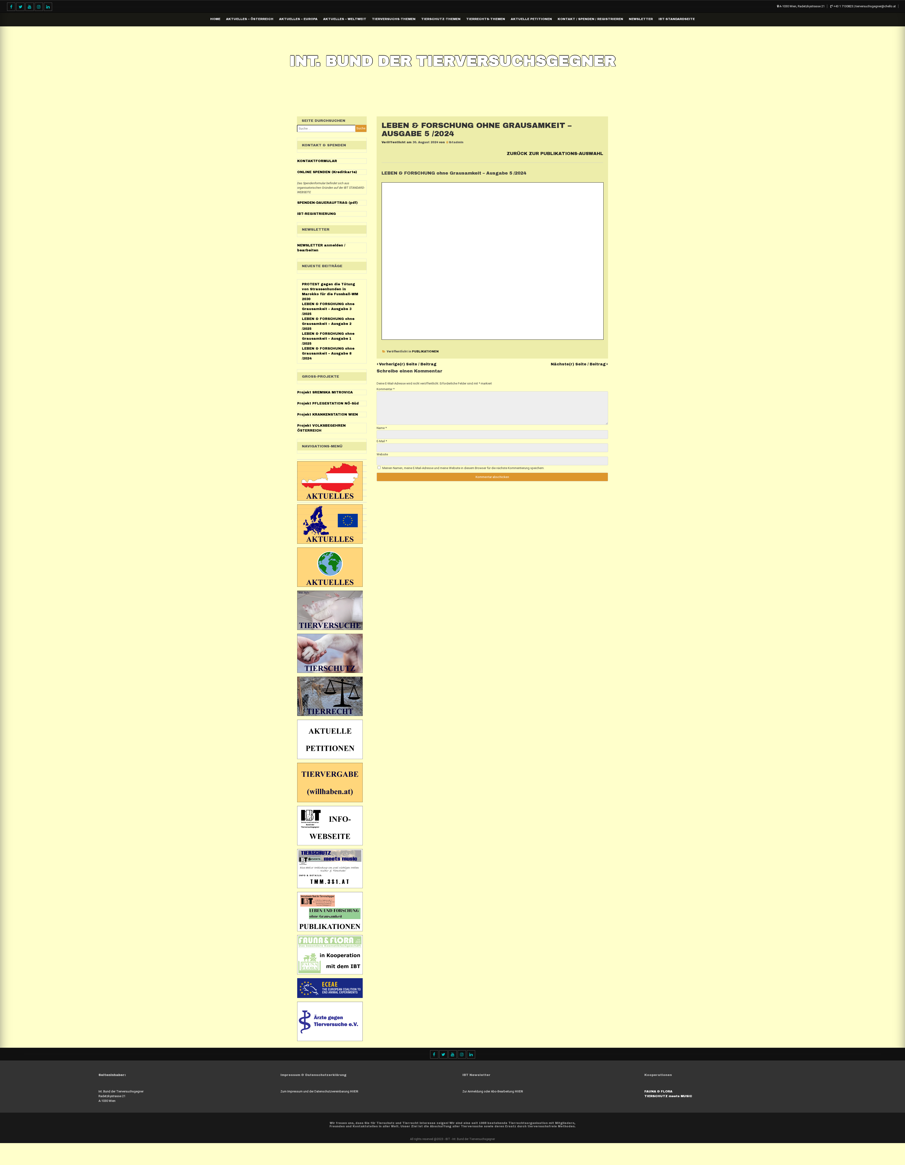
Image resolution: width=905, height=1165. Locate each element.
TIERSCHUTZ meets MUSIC (668, 1096)
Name (382, 428)
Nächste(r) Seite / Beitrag (578, 364)
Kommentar (386, 389)
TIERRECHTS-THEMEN (485, 19)
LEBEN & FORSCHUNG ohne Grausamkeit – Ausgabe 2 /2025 (328, 324)
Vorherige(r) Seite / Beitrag (407, 364)
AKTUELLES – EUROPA (298, 19)
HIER (354, 1091)
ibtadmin (456, 142)
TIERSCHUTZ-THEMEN (441, 19)
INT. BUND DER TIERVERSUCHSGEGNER (452, 61)
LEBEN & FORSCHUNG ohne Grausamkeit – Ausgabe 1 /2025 (328, 338)
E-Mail (382, 441)
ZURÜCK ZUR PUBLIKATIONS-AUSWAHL (555, 153)
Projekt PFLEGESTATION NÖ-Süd (328, 403)
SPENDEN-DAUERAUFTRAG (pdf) (327, 202)
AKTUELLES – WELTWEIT (344, 19)
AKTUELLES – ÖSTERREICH (249, 19)
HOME (215, 19)
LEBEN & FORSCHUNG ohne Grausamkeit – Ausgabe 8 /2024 (328, 353)
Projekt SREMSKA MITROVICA (325, 392)
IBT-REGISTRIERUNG (316, 214)
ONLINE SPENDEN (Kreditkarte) (327, 172)
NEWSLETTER (641, 19)
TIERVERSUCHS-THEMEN (393, 19)
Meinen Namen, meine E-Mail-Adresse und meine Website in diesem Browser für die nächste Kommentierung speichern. (463, 468)
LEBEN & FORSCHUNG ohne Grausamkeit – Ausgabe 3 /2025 (328, 309)
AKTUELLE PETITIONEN (531, 19)
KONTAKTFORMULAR (317, 161)
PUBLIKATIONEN (425, 351)
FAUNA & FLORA (658, 1091)
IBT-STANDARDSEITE (676, 19)
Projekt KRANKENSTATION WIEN (327, 414)
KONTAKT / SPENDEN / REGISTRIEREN (590, 19)
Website (382, 454)
